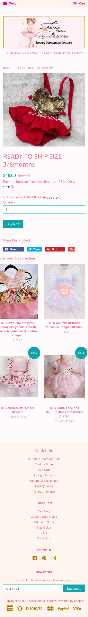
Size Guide (44, 527)
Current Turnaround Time (44, 459)
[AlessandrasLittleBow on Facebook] (34, 559)
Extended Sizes (44, 522)
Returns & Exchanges (44, 480)
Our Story (44, 511)
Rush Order (44, 470)
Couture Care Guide (44, 516)
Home (6, 67)
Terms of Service (44, 491)
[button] (44, 197)
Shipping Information (44, 475)
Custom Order (44, 464)
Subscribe (74, 588)
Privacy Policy (44, 486)
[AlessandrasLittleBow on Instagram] (53, 559)
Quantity (9, 202)
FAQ (44, 533)
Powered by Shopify (71, 601)
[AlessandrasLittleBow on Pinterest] (44, 559)
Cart (81, 3)
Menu (12, 3)
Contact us (44, 538)
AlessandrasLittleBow (42, 601)
